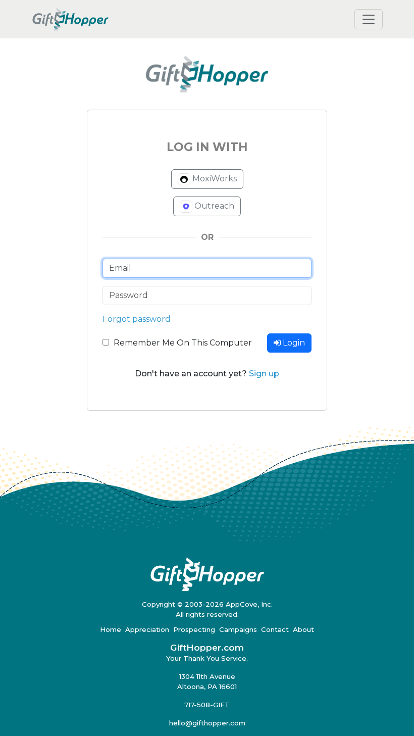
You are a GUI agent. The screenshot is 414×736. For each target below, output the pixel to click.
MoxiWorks (213, 178)
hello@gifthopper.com (207, 723)
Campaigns (238, 629)
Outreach (213, 206)
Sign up (264, 373)
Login (293, 343)
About (303, 629)
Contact (275, 629)
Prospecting (194, 629)
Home (110, 629)
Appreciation (147, 629)
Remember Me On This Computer (183, 343)
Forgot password (136, 319)
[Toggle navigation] (368, 19)
